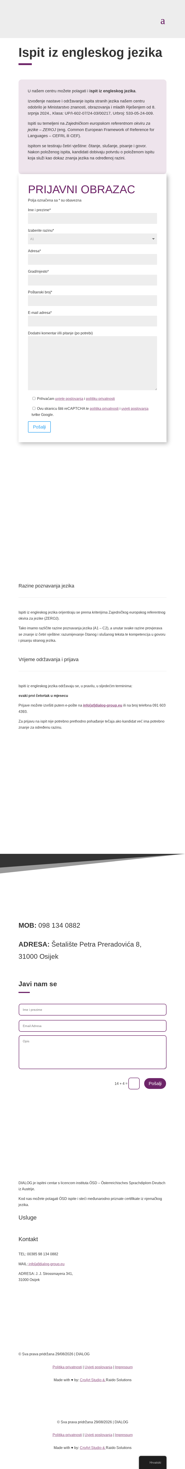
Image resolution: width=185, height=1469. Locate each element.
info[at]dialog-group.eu (102, 705)
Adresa (34, 251)
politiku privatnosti (100, 399)
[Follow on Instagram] (97, 1309)
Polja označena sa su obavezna (54, 200)
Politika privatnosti (67, 1367)
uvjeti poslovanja (134, 408)
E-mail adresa (40, 313)
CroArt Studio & (93, 1380)
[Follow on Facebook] (88, 1309)
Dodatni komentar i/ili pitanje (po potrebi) (60, 333)
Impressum (124, 1367)
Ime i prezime (39, 210)
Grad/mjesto (38, 271)
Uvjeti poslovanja (98, 1367)
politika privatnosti (104, 408)
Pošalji (39, 426)
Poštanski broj (40, 292)
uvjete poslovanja (69, 399)
